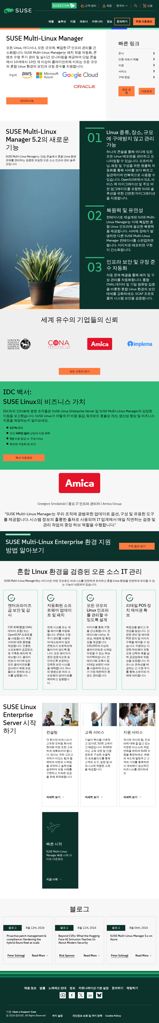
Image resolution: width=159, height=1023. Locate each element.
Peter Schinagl (16, 955)
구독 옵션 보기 (137, 546)
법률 (42, 988)
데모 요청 (126, 91)
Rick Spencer (67, 955)
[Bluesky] (99, 995)
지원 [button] (73, 21)
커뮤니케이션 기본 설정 (93, 988)
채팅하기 (132, 988)
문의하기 (117, 988)
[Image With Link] (27, 75)
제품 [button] (51, 21)
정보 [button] (109, 21)
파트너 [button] (84, 21)
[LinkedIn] (90, 995)
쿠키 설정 (57, 1015)
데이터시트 (27, 100)
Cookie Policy (113, 1015)
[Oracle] (84, 86)
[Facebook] (72, 995)
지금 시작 (52, 879)
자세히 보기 (53, 797)
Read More (38, 955)
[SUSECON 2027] (64, 5)
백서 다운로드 (24, 457)
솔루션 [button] (62, 21)
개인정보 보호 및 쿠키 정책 (87, 1015)
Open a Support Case (24, 1011)
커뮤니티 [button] (97, 21)
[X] (81, 995)
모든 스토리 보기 (80, 371)
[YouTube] (63, 995)
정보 (72, 988)
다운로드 (146, 91)
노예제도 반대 (57, 988)
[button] (65, 4)
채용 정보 (30, 988)
